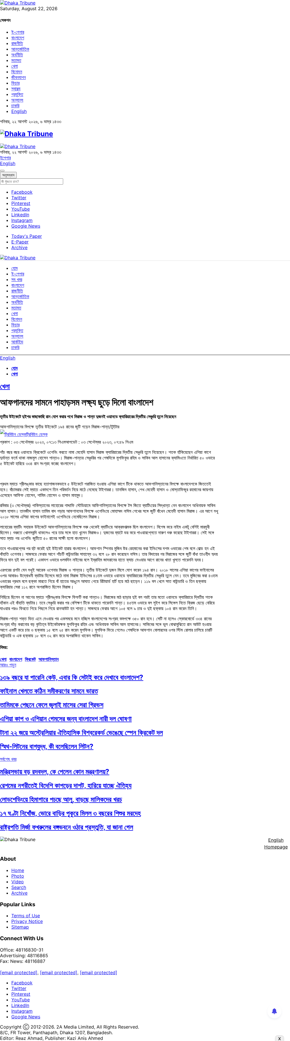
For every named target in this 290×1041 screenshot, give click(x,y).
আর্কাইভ (17, 342)
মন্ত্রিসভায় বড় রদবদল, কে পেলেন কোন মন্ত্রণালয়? (54, 772)
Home (17, 870)
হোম (14, 268)
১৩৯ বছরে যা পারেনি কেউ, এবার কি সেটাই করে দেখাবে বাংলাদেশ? (71, 677)
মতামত (16, 60)
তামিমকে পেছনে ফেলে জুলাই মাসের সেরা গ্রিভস (51, 705)
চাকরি (15, 105)
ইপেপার (5, 158)
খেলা (14, 66)
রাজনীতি (17, 43)
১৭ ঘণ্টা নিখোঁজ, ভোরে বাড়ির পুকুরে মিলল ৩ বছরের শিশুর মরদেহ (70, 813)
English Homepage (276, 843)
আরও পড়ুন (8, 665)
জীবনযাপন (18, 77)
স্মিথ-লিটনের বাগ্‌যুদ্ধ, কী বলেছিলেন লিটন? (46, 746)
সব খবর (16, 279)
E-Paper (20, 242)
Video (17, 881)
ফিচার (15, 83)
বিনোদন (16, 71)
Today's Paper (26, 236)
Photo (17, 876)
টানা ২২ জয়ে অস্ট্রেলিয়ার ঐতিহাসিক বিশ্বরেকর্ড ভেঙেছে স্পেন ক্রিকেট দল (81, 732)
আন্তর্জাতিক (20, 49)
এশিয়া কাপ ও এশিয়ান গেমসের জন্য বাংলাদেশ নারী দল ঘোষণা (66, 719)
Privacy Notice (27, 921)
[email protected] (18, 972)
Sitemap (20, 927)
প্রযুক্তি (17, 94)
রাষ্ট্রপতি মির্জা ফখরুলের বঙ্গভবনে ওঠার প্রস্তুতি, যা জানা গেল (66, 827)
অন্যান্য (17, 100)
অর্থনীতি (17, 54)
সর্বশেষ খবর (8, 759)
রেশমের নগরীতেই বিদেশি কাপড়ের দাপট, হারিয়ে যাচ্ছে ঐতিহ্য (65, 785)
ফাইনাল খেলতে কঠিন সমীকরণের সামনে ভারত (49, 691)
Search (18, 887)
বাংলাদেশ (17, 37)
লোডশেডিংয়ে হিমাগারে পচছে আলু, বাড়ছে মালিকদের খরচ (61, 799)
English (19, 111)
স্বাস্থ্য (15, 88)
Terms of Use (25, 915)
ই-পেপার (17, 32)
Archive (19, 247)
